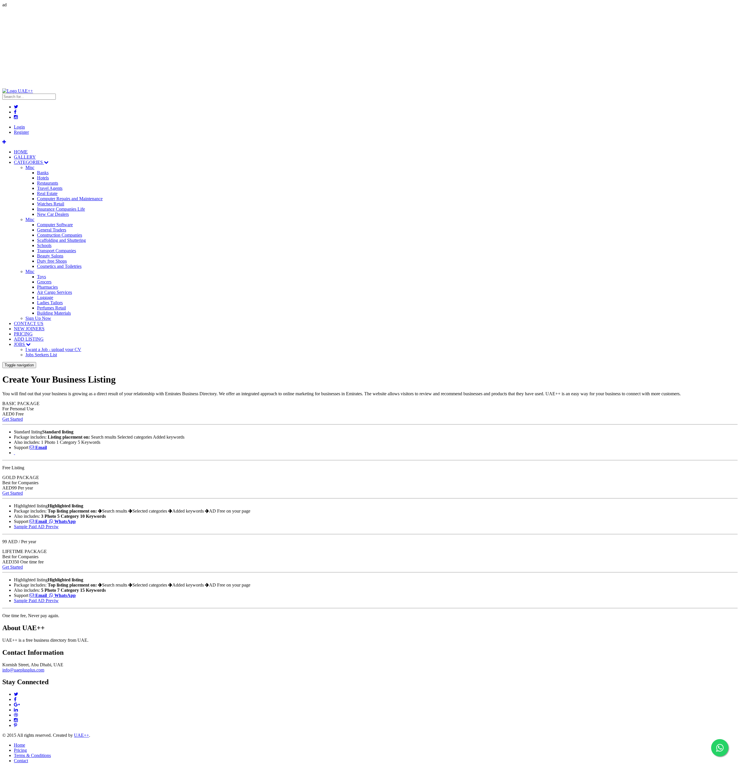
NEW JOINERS (29, 328)
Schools (44, 245)
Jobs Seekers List (41, 354)
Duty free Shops (52, 261)
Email (40, 447)
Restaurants (47, 183)
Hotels (43, 177)
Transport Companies (56, 250)
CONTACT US (28, 323)
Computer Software (55, 224)
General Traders (51, 229)
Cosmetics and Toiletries (59, 266)
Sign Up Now (38, 318)
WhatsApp (64, 521)
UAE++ (81, 735)
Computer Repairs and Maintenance (70, 198)
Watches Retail (50, 203)
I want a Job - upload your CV (53, 349)
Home (19, 745)
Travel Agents (49, 188)
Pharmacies (47, 287)
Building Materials (54, 313)
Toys (41, 276)
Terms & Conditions (32, 755)
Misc (29, 167)
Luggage (45, 297)
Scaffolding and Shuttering (61, 240)
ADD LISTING (29, 339)
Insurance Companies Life (61, 209)
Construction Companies (59, 235)
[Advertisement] (175, 48)
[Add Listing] (4, 142)
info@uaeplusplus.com (23, 669)
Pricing (20, 750)
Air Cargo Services (54, 292)
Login (19, 127)
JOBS (20, 344)
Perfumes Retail (51, 307)
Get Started (12, 419)
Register (21, 132)
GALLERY (25, 157)
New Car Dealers (53, 214)
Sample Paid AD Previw (36, 526)
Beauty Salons (50, 255)
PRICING (23, 333)
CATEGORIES (29, 162)
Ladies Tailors (50, 302)
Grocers (44, 281)
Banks (43, 172)
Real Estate (47, 193)
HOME (21, 151)
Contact (21, 760)
